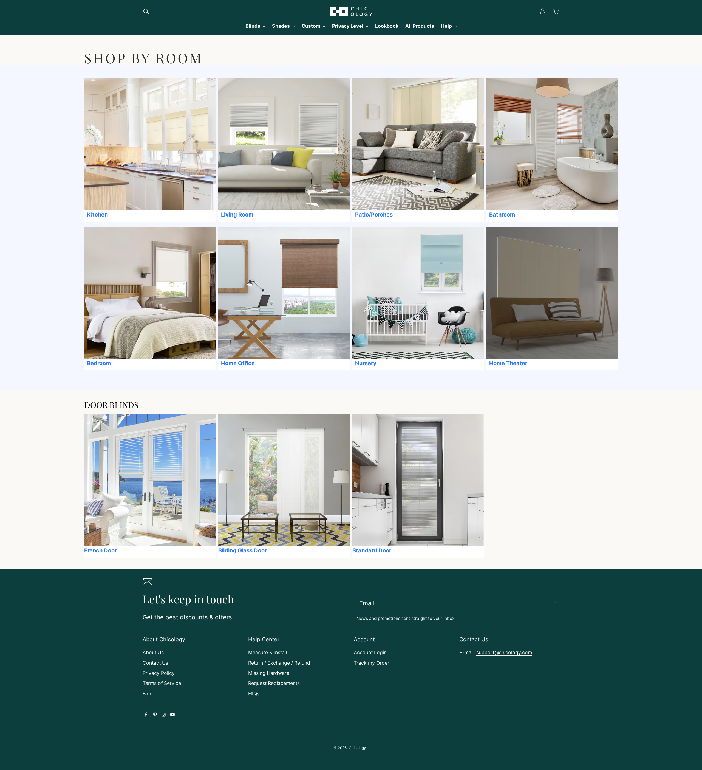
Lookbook (386, 26)
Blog (148, 693)
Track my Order (371, 663)
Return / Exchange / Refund (279, 663)
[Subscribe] (554, 603)
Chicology (357, 748)
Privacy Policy (159, 673)
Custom (311, 26)
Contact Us (155, 663)
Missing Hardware (268, 673)
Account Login (370, 652)
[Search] (146, 11)
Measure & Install (267, 652)
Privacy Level (348, 26)
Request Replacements (274, 683)
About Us (153, 652)
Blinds (253, 26)
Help (447, 26)
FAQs (253, 693)
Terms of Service (162, 683)
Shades (281, 26)
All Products (419, 26)
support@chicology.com (504, 652)
